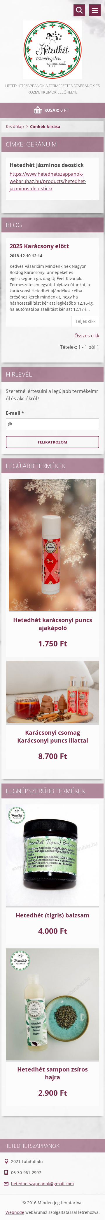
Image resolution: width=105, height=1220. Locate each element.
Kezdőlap (15, 126)
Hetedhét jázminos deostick (47, 164)
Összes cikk (86, 335)
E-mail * (15, 413)
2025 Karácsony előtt (39, 246)
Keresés (79, 10)
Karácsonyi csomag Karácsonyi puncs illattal (52, 736)
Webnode (15, 1212)
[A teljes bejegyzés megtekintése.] (52, 545)
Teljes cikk (85, 321)
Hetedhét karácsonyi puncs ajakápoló (52, 624)
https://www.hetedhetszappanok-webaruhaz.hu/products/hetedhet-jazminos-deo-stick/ (48, 181)
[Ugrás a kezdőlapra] (52, 41)
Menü (95, 10)
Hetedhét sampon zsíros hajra (52, 1073)
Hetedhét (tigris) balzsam (53, 915)
